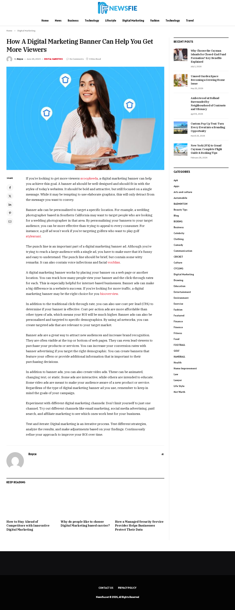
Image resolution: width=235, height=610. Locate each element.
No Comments (77, 59)
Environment (181, 297)
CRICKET (178, 256)
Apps (176, 186)
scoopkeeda (89, 178)
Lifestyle (110, 20)
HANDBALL (179, 356)
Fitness (178, 333)
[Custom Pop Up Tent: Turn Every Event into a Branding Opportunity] (180, 127)
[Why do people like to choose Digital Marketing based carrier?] (85, 503)
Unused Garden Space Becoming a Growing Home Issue (208, 80)
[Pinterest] (9, 212)
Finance (178, 321)
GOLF (177, 350)
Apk (176, 180)
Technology (92, 20)
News (58, 20)
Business (73, 20)
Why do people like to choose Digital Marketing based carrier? (85, 524)
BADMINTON (180, 203)
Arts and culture (183, 192)
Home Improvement (185, 368)
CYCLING (178, 268)
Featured (179, 315)
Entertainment (182, 292)
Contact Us (106, 587)
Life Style (179, 386)
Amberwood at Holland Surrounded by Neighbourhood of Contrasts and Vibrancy (208, 103)
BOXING (178, 221)
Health (178, 362)
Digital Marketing (133, 20)
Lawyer (178, 380)
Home (45, 20)
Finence (178, 327)
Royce (20, 59)
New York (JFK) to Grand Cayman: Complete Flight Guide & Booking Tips (206, 149)
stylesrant (33, 236)
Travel (190, 20)
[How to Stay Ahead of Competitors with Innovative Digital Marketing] (31, 503)
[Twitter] (9, 196)
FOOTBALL (179, 345)
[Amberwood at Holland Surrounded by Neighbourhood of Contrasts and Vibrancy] (180, 102)
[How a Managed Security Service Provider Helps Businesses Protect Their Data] (139, 503)
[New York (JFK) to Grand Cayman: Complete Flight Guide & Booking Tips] (180, 149)
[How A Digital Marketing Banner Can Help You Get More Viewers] (85, 118)
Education (179, 286)
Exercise (178, 303)
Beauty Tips (180, 209)
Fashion (154, 20)
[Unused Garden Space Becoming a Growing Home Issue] (180, 80)
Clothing (179, 239)
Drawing (178, 280)
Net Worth (179, 392)
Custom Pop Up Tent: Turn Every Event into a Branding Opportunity (208, 127)
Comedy (178, 245)
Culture (178, 262)
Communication (183, 250)
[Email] (9, 221)
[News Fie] (117, 8)
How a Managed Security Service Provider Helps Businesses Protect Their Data (139, 526)
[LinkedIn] (9, 204)
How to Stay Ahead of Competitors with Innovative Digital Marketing (27, 526)
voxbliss (114, 262)
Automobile (180, 198)
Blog (176, 215)
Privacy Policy (127, 587)
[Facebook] (9, 187)
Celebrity (179, 233)
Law (176, 374)
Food (176, 339)
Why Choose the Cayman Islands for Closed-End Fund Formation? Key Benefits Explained (208, 56)
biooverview (109, 294)
